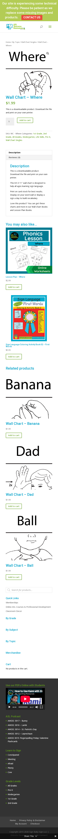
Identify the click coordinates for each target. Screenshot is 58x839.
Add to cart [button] (13, 287)
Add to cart (25, 120)
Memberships (12, 602)
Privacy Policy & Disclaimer (32, 820)
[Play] (9, 707)
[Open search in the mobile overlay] (29, 590)
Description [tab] (14, 152)
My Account (21, 823)
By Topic (16, 42)
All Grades (17, 137)
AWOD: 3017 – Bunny (17, 720)
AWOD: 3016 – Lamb (17, 725)
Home (8, 42)
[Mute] (36, 707)
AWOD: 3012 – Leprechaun (20, 733)
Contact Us (31, 17)
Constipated (13, 754)
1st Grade (37, 133)
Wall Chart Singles (29, 42)
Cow (10, 772)
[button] (47, 53)
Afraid (10, 763)
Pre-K (47, 137)
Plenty (11, 768)
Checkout (35, 823)
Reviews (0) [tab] (14, 157)
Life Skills (40, 137)
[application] (25, 699)
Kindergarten (29, 137)
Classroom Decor (14, 611)
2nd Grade (12, 803)
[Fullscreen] (41, 707)
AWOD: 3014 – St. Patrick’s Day (22, 729)
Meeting (11, 759)
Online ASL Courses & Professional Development (28, 607)
